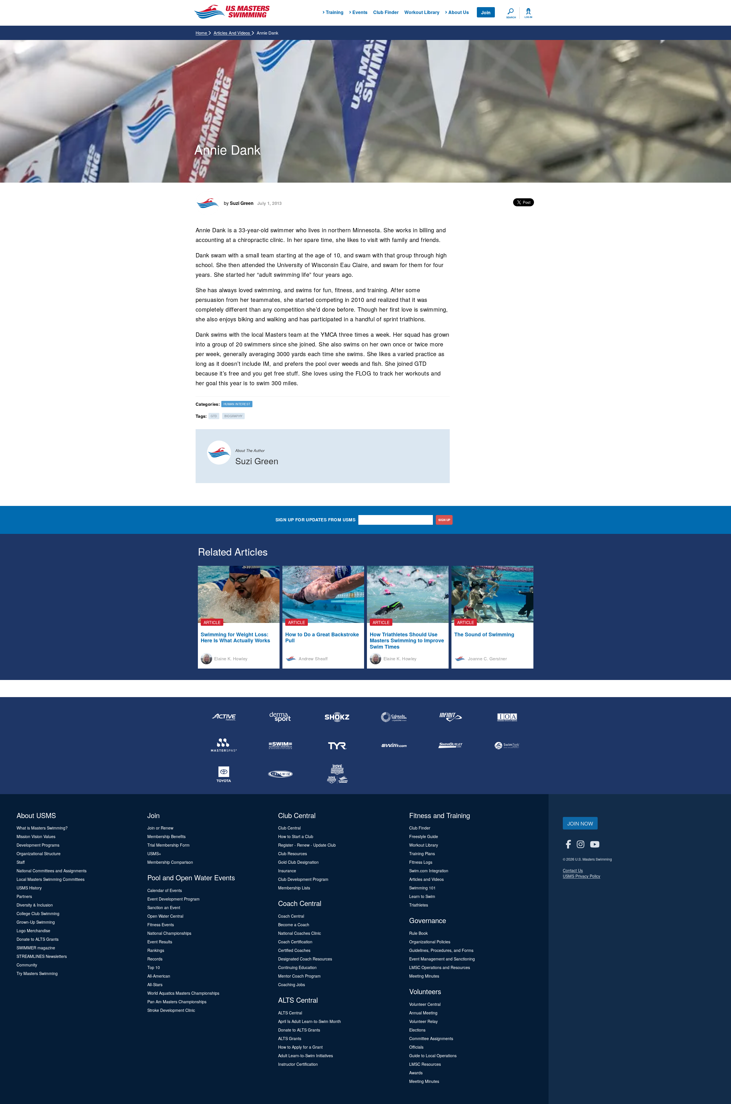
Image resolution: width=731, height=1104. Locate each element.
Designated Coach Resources (305, 959)
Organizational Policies (429, 941)
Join (486, 12)
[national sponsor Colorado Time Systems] (394, 717)
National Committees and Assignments (52, 870)
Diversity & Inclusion (35, 905)
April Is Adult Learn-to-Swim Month (309, 1021)
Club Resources (292, 853)
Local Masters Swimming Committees (51, 879)
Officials (416, 1047)
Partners (24, 896)
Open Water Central (165, 916)
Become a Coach (293, 924)
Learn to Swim (422, 896)
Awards (416, 1072)
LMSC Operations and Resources (439, 967)
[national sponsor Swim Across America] (280, 745)
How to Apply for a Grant (300, 1047)
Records (154, 959)
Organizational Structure (39, 853)
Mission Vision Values (36, 836)
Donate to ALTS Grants (38, 939)
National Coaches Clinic (299, 933)
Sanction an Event (163, 907)
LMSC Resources (425, 1064)
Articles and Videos (232, 33)
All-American (158, 976)
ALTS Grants (289, 1038)
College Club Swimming (38, 913)
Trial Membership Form (168, 845)
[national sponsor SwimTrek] (507, 745)
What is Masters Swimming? (42, 828)
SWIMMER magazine (36, 947)
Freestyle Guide (423, 836)
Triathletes (418, 905)
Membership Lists (294, 888)
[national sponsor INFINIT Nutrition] (450, 717)
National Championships (169, 933)
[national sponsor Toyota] (224, 774)
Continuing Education (297, 967)
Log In (528, 17)
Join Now (580, 823)
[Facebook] (568, 844)
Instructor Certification (298, 1064)
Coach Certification (295, 941)
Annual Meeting (423, 1013)
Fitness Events (160, 924)
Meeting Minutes (424, 976)
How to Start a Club (295, 836)
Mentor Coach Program (299, 976)
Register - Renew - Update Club (307, 845)
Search (511, 17)
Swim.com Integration (428, 870)
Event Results (159, 941)
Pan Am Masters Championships (176, 1001)
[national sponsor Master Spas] (224, 745)
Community (27, 965)
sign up (444, 520)
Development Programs (38, 845)
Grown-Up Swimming (36, 922)
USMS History (29, 888)
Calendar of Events (164, 890)
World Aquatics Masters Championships (183, 993)
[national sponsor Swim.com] (394, 745)
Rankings (155, 950)
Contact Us (573, 870)
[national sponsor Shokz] (337, 717)
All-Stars (154, 984)
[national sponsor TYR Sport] (337, 745)
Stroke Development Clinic (171, 1010)
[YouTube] (595, 844)
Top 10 (153, 967)
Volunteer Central (425, 1004)
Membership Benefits (166, 836)
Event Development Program (173, 899)
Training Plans (422, 853)
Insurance (287, 870)
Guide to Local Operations (433, 1055)
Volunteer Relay (423, 1021)
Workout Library (421, 12)
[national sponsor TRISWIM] (280, 774)
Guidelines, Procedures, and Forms (441, 950)
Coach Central (291, 916)
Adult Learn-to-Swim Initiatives (305, 1055)
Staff (21, 862)
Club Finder (386, 12)
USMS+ (154, 853)
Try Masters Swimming (37, 973)
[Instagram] (580, 844)
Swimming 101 (422, 888)
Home (202, 33)
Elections (417, 1030)
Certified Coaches (294, 950)
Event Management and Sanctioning (442, 959)
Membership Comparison (170, 862)
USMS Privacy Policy (581, 876)
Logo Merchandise (33, 930)
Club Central (289, 828)
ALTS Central (290, 1013)
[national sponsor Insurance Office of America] (507, 717)
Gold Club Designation (298, 862)
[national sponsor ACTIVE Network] (224, 717)
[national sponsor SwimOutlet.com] (450, 745)
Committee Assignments (431, 1038)
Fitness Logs (420, 862)
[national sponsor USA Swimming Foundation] (337, 774)
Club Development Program (303, 879)
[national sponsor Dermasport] (280, 717)
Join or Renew (160, 828)
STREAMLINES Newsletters (42, 956)
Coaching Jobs (291, 984)
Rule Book (418, 933)
